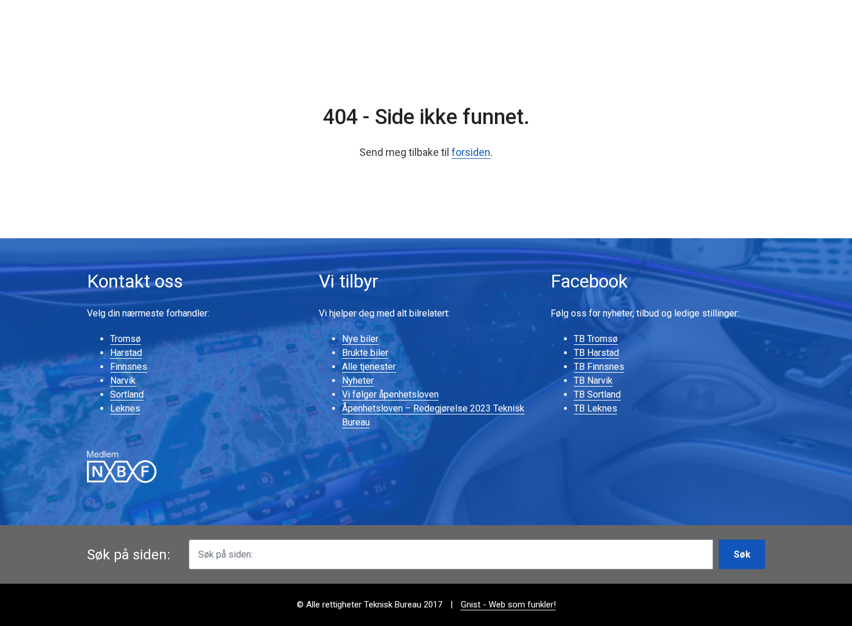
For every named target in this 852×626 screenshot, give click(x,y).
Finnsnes (128, 366)
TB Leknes (595, 408)
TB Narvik (593, 380)
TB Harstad (596, 352)
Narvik (123, 380)
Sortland (127, 394)
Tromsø (125, 338)
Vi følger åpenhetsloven (390, 394)
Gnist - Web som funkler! (508, 604)
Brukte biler (365, 352)
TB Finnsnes (599, 366)
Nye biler (360, 338)
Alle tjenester (369, 366)
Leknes (125, 408)
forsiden (471, 152)
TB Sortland (597, 394)
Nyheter (358, 380)
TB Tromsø (596, 338)
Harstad (126, 352)
